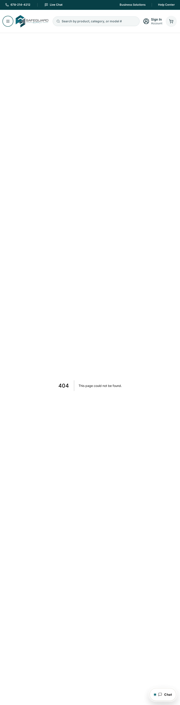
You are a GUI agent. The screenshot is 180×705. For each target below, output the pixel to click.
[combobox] (99, 21)
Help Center (166, 4)
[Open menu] (8, 21)
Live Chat (56, 4)
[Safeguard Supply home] (31, 21)
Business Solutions (133, 4)
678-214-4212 (20, 4)
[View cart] (171, 21)
